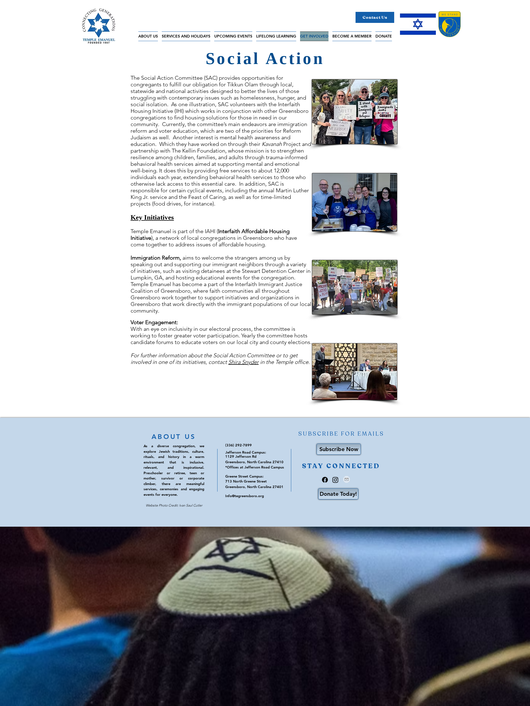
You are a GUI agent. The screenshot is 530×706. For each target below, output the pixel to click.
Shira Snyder (243, 362)
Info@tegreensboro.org (244, 496)
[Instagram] (335, 480)
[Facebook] (325, 480)
